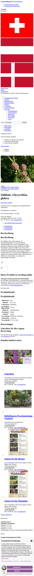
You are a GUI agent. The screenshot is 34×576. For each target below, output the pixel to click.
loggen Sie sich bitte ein (26, 335)
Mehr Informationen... (17, 285)
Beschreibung (8, 226)
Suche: (3, 122)
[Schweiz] (17, 37)
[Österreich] (17, 62)
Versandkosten (18, 220)
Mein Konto (7, 125)
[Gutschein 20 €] (18, 370)
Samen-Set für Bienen (14, 459)
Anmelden (7, 129)
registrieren (7, 336)
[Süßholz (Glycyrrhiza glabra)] (10, 187)
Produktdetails (8, 227)
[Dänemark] (17, 87)
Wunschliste (7, 127)
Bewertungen (8, 229)
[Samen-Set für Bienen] (18, 455)
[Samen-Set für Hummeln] (18, 497)
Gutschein (9, 374)
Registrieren (7, 130)
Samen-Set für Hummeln (16, 501)
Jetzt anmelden (5, 146)
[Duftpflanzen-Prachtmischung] (18, 412)
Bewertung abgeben (6, 202)
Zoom (2, 186)
